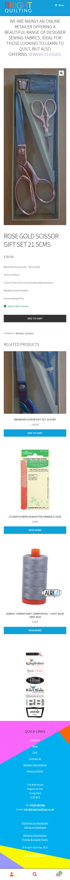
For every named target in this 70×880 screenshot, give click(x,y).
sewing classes (44, 54)
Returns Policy (35, 771)
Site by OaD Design (35, 855)
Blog (35, 746)
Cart (35, 752)
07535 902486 (37, 805)
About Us (35, 739)
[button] (61, 73)
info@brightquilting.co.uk (39, 809)
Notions (20, 333)
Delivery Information (35, 765)
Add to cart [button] (35, 433)
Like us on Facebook (35, 827)
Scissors (29, 333)
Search (35, 874)
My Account (11, 874)
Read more (35, 530)
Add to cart (35, 318)
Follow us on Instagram (35, 823)
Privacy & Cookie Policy (35, 839)
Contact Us (35, 758)
